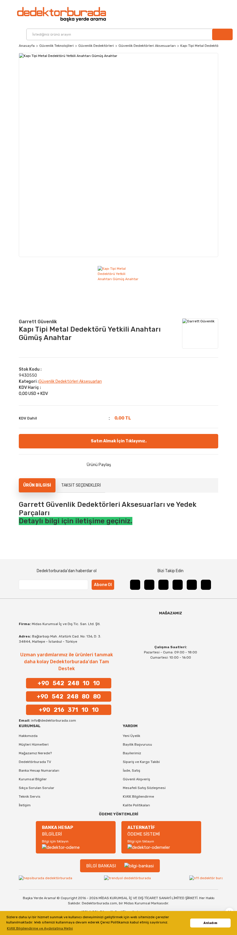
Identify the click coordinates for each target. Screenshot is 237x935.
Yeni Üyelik (131, 736)
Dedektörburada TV (35, 762)
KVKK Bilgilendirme (138, 796)
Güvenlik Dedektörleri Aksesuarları (70, 381)
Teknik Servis (29, 796)
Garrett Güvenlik (38, 321)
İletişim (25, 805)
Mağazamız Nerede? (35, 753)
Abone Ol (103, 584)
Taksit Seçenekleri (81, 485)
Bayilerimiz (132, 753)
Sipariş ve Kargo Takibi (141, 762)
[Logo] (61, 14)
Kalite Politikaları (136, 805)
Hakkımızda (28, 736)
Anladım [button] (210, 923)
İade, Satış (131, 770)
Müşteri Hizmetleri (34, 744)
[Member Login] (220, 14)
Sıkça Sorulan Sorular (36, 788)
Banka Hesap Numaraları (39, 770)
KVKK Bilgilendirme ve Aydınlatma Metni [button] (40, 928)
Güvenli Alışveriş (136, 779)
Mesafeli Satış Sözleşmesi (144, 788)
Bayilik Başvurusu (137, 744)
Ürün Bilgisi (37, 485)
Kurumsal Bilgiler (33, 779)
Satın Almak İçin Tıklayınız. (119, 441)
